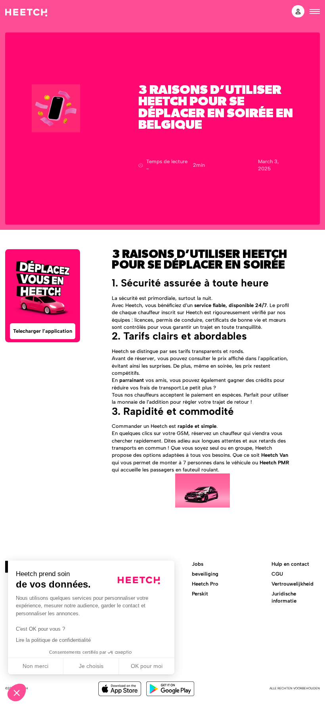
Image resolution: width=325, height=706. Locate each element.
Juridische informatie (283, 597)
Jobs (197, 564)
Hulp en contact (290, 564)
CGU (277, 574)
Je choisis (91, 666)
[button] (16, 692)
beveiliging (205, 574)
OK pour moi (146, 666)
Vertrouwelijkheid (292, 584)
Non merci (35, 666)
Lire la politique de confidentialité (53, 640)
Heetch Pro (205, 584)
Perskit (200, 594)
